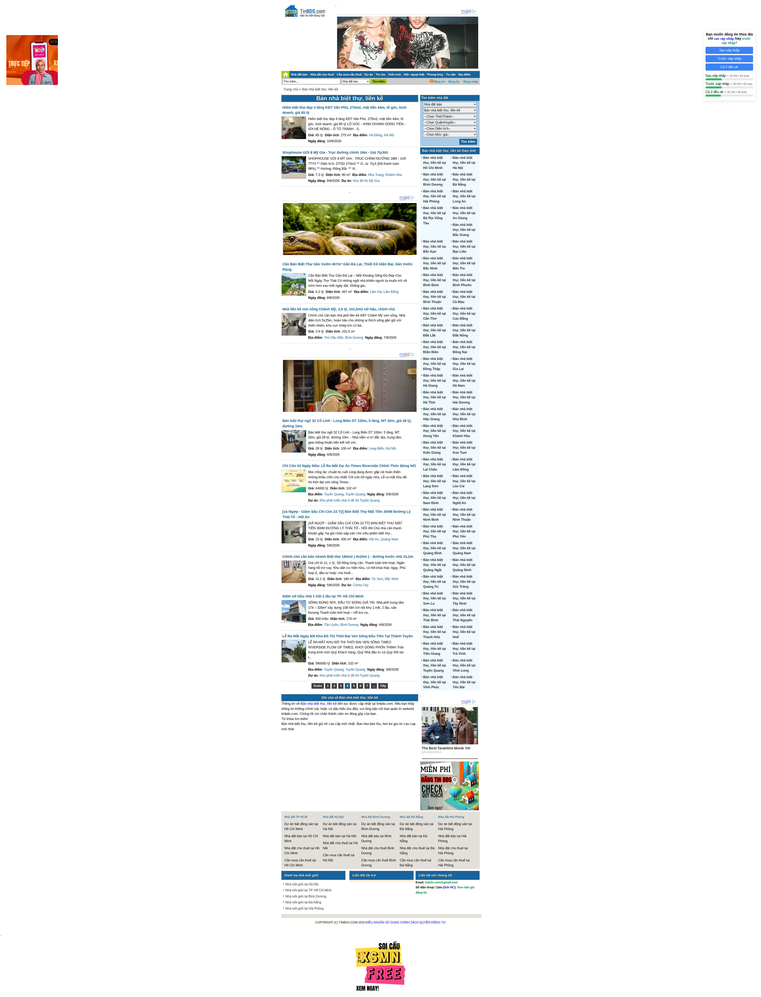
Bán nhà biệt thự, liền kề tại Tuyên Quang (434, 665)
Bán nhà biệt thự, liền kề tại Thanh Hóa (434, 632)
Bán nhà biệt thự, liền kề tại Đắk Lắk (434, 330)
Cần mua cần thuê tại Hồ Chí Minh (300, 862)
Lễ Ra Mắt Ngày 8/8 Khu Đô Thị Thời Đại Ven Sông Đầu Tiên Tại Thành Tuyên (347, 636)
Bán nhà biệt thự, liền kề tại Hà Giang (434, 380)
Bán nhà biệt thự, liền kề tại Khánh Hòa (464, 431)
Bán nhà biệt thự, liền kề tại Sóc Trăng (464, 582)
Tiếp (383, 685)
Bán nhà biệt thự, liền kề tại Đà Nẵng (464, 179)
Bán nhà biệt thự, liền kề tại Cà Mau (464, 297)
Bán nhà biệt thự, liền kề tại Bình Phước (464, 280)
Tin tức (381, 74)
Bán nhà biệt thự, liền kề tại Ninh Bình (434, 515)
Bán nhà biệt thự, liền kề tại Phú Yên (464, 531)
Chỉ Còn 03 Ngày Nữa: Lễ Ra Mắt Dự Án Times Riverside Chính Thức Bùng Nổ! (349, 466)
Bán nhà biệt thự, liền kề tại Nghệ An (464, 498)
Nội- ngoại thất (414, 74)
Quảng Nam (389, 539)
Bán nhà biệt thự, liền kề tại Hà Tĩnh (434, 397)
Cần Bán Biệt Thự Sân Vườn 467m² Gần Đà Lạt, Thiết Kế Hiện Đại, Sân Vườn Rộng (347, 266)
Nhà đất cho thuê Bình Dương (377, 850)
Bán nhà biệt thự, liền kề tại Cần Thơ (434, 313)
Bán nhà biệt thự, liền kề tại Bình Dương (434, 179)
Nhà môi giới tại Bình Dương (305, 896)
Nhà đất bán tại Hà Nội (339, 836)
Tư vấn (451, 74)
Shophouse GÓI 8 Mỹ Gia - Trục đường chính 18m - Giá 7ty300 (335, 152)
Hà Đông (375, 135)
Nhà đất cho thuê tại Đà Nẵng (417, 850)
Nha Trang (375, 175)
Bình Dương (354, 337)
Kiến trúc (394, 74)
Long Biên (376, 448)
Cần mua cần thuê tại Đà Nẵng (415, 862)
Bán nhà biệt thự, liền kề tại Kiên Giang (434, 447)
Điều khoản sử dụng (382, 922)
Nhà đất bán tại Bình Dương (376, 838)
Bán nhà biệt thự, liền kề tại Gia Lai (464, 364)
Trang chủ (290, 89)
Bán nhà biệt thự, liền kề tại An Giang (464, 213)
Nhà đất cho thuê (322, 74)
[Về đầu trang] (757, 992)
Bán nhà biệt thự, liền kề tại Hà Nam (464, 380)
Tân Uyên (331, 625)
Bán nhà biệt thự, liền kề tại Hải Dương (464, 397)
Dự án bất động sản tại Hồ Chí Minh (301, 826)
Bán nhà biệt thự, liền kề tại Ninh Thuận (464, 515)
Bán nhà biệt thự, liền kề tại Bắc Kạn (434, 246)
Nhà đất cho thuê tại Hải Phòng (453, 850)
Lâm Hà (375, 292)
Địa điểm (464, 74)
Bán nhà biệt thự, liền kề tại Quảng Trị (434, 582)
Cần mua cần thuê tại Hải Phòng (454, 862)
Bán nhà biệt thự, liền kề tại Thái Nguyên (464, 615)
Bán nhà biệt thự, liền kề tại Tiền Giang (434, 649)
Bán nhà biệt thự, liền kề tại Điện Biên (434, 347)
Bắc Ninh (391, 579)
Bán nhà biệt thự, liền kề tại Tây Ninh (464, 598)
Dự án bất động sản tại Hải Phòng (455, 826)
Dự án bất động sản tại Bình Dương (378, 826)
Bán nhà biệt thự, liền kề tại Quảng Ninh (464, 565)
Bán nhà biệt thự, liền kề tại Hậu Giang (434, 414)
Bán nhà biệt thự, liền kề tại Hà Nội (464, 163)
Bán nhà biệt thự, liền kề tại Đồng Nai (464, 347)
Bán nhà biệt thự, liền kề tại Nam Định (434, 498)
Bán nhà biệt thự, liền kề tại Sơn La (434, 598)
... (374, 685)
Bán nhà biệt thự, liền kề (320, 89)
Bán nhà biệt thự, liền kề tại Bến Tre (464, 263)
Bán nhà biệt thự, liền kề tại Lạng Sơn (434, 481)
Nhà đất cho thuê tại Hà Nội (340, 845)
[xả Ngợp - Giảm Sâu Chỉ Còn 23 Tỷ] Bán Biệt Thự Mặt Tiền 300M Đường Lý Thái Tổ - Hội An (346, 514)
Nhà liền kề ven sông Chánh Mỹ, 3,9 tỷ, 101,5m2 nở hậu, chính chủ (338, 309)
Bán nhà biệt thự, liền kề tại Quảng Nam (464, 548)
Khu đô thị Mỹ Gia (366, 181)
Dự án (368, 74)
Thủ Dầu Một (333, 337)
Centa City (361, 585)
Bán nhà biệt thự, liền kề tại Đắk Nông (464, 330)
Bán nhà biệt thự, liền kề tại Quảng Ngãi (434, 565)
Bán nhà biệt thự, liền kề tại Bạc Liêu (464, 246)
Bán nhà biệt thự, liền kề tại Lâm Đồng (464, 464)
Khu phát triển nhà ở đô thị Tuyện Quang (350, 500)
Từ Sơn (377, 579)
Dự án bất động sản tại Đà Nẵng (416, 826)
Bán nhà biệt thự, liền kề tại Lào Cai (464, 481)
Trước (317, 685)
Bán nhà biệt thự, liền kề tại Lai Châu (434, 464)
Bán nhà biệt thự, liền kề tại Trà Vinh (464, 649)
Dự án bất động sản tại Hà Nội (340, 826)
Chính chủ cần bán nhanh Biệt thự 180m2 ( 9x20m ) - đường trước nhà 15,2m (347, 557)
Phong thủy (435, 74)
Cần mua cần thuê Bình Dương (378, 862)
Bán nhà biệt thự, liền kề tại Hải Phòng (434, 196)
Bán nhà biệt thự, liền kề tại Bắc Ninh (434, 263)
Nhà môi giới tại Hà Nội (301, 884)
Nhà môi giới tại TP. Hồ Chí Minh (308, 890)
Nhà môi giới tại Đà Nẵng (303, 902)
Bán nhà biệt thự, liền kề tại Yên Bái (464, 682)
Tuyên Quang (334, 494)
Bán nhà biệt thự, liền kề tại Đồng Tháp (434, 364)
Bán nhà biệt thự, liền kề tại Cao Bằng (464, 313)
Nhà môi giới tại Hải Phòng (304, 908)
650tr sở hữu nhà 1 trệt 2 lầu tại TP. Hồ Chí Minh (323, 596)
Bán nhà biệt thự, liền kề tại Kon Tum (464, 447)
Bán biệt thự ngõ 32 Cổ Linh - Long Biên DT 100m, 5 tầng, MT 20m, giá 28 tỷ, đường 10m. (347, 423)
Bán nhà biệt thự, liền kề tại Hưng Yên (434, 431)
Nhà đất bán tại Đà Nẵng (413, 838)
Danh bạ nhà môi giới (301, 875)
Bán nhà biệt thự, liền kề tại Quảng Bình (434, 548)
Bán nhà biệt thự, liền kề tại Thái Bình (434, 615)
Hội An (374, 539)
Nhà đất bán (299, 74)
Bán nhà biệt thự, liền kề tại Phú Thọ (434, 531)
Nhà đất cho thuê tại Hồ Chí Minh (301, 850)
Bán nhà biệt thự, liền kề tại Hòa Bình (464, 414)
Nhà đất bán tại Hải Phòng (452, 838)
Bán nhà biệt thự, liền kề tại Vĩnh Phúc (434, 682)
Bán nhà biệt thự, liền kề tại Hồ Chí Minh (434, 163)
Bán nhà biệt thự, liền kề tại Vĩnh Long (464, 665)
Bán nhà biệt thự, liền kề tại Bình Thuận (434, 297)
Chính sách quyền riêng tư (423, 922)
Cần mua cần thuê (349, 74)
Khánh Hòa (393, 175)
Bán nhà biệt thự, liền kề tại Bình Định (434, 280)
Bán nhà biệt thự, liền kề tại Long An (464, 196)
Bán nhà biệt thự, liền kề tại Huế (464, 632)
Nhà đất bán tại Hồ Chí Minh (301, 838)
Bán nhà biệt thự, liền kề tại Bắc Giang (464, 230)
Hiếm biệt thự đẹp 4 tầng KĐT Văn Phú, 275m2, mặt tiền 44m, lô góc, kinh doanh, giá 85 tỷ (344, 110)
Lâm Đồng (391, 292)
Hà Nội (389, 135)
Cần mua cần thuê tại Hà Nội (338, 857)
